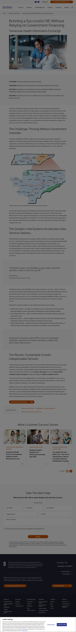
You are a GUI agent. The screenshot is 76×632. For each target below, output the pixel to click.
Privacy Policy (25, 630)
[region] (38, 624)
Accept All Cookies (62, 624)
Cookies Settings (51, 624)
